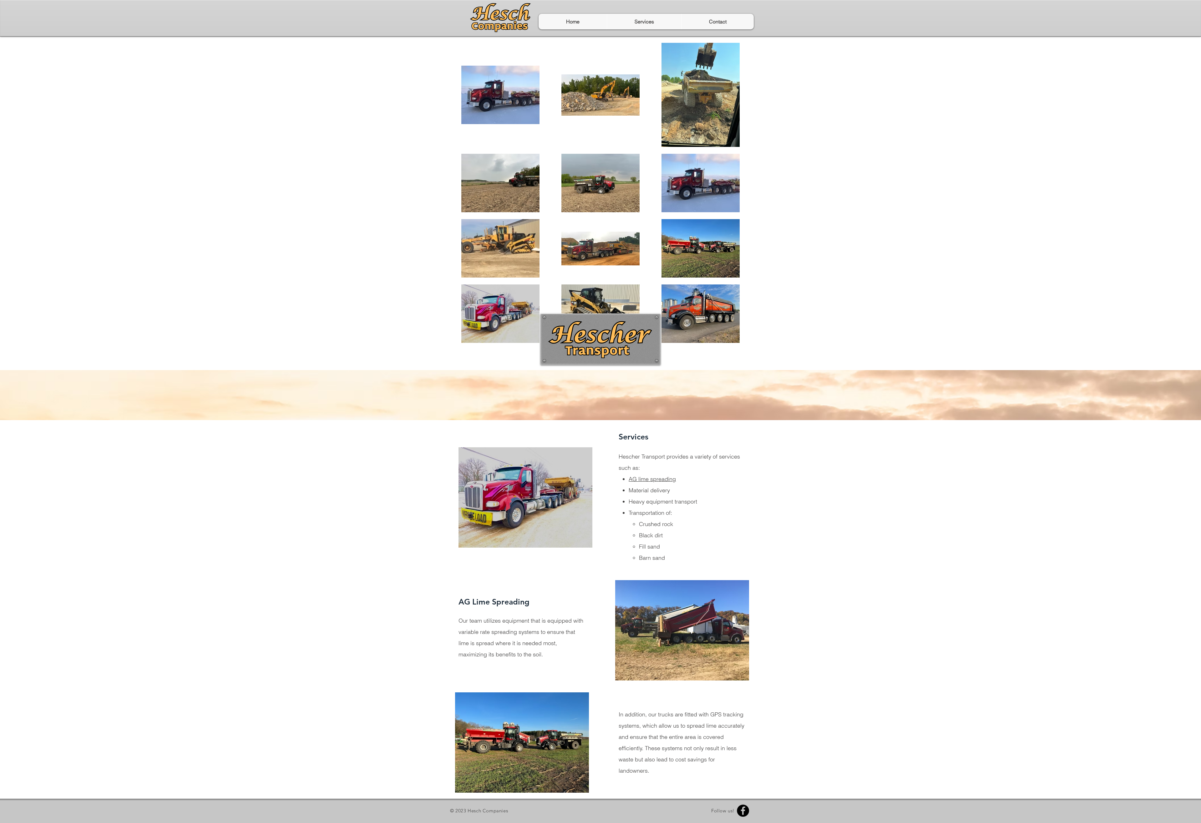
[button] (644, 21)
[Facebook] (743, 811)
